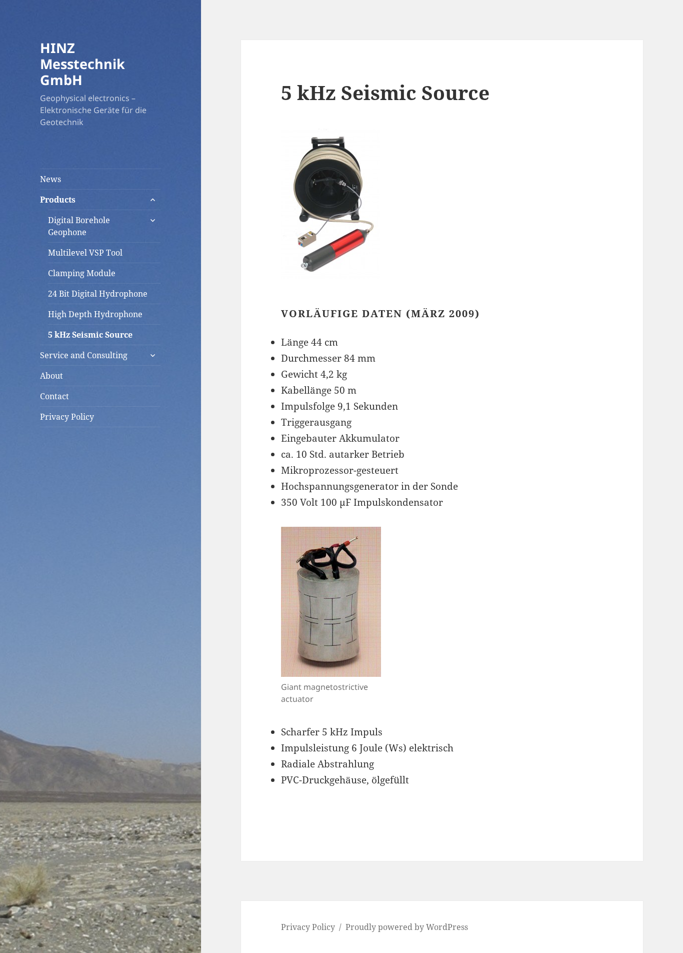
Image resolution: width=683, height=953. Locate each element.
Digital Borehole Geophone (79, 226)
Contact (54, 396)
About (51, 375)
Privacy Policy (67, 416)
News (50, 179)
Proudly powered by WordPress (407, 926)
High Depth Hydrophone (95, 314)
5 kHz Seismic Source (90, 334)
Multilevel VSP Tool (85, 252)
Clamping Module (82, 273)
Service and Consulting (84, 355)
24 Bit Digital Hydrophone (98, 293)
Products (58, 199)
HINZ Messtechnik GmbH (82, 64)
